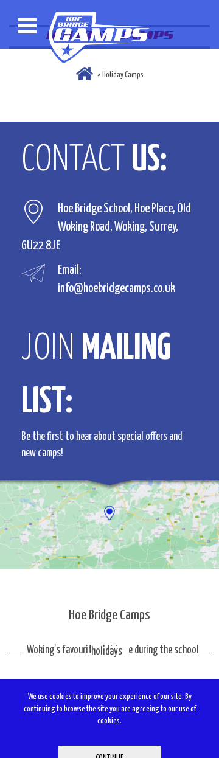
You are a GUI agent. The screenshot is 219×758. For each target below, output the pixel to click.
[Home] (84, 73)
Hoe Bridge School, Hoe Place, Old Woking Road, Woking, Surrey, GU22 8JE (106, 227)
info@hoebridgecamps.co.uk (116, 289)
